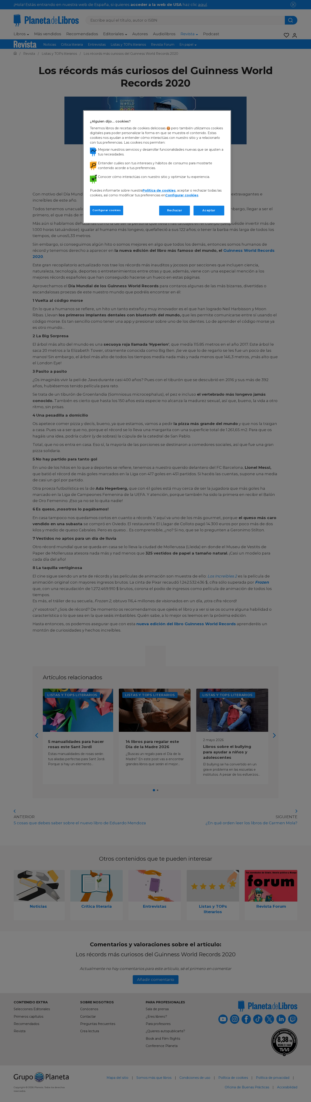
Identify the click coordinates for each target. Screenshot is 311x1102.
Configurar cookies (106, 210)
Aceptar (208, 210)
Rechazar (174, 210)
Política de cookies (159, 190)
